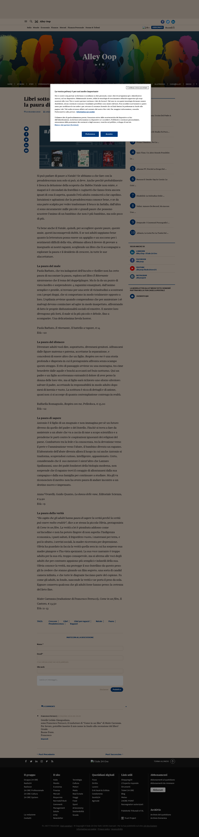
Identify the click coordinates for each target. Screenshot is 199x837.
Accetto (109, 134)
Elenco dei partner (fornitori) (67, 125)
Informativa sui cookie (85, 112)
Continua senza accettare (137, 88)
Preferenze (90, 134)
